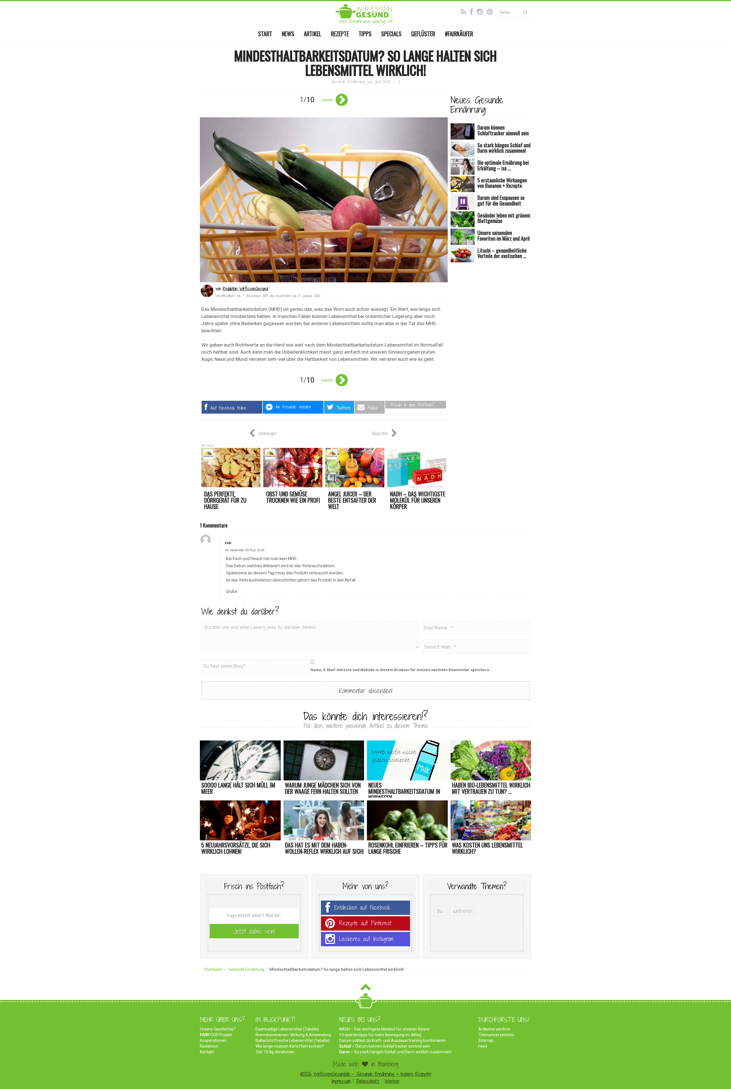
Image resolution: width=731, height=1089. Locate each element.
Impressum (341, 1081)
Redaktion (209, 1046)
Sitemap (486, 1040)
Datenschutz (367, 1081)
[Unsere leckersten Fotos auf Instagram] (481, 11)
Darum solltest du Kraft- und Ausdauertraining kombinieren (392, 1040)
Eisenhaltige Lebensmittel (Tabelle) (287, 1029)
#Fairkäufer (459, 33)
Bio (440, 911)
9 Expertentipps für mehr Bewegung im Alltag (380, 1034)
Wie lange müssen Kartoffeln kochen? (290, 1046)
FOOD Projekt (216, 1034)
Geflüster (423, 33)
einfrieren (462, 911)
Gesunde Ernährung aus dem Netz (361, 82)
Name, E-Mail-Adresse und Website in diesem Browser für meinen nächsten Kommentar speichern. (400, 670)
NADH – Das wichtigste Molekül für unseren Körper (384, 1029)
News (288, 33)
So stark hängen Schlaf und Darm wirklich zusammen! (402, 1052)
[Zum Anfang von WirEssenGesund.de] (365, 989)
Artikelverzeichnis (494, 1029)
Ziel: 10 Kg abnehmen (275, 1052)
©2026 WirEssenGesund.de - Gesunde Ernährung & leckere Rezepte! (365, 1074)
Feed (482, 1046)
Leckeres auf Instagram (366, 939)
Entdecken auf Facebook (362, 907)
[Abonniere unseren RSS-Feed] (465, 11)
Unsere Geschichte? (218, 1029)
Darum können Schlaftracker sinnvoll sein (393, 1046)
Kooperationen (213, 1040)
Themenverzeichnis (496, 1034)
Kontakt (207, 1052)
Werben (392, 1081)
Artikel (312, 33)
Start (265, 33)
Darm (344, 1052)
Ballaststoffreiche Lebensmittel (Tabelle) (293, 1040)
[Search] (525, 12)
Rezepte (340, 33)
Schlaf (345, 1046)
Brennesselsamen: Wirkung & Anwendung (293, 1034)
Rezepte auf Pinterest (365, 923)
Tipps (365, 33)
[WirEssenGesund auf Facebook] (473, 11)
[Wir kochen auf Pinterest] (491, 11)
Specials (391, 33)
